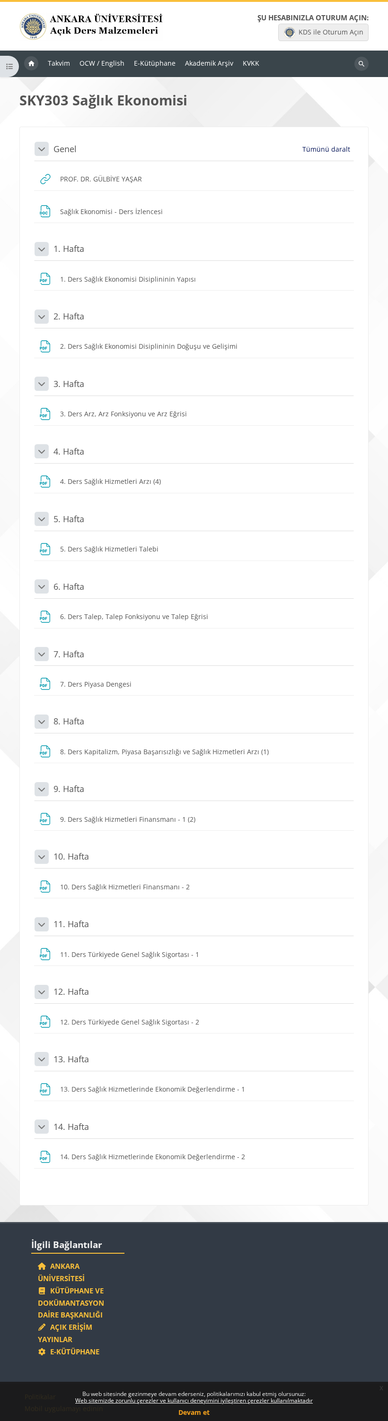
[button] (42, 149)
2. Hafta (68, 316)
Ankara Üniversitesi (61, 1272)
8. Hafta (68, 721)
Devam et (194, 1412)
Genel (65, 149)
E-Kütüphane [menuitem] (155, 63)
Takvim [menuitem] (59, 63)
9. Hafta (68, 788)
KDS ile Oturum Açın (331, 31)
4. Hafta (68, 451)
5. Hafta (68, 519)
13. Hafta (71, 1059)
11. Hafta (71, 924)
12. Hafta (71, 991)
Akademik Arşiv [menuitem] (209, 63)
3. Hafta (68, 383)
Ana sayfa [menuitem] (31, 64)
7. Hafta (68, 654)
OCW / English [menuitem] (101, 63)
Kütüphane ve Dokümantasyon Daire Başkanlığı (71, 1303)
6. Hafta (68, 586)
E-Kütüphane (72, 1351)
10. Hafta (71, 856)
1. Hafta (68, 248)
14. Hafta (71, 1126)
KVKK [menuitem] (251, 63)
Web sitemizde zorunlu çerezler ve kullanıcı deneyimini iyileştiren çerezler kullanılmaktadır (194, 1400)
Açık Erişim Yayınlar (65, 1333)
